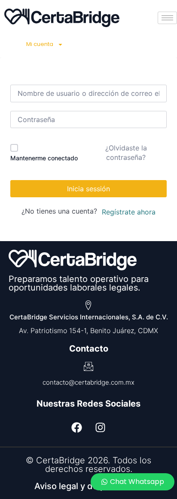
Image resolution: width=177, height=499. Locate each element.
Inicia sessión (88, 188)
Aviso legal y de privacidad (88, 486)
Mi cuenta (39, 44)
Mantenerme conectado (44, 158)
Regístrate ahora (129, 212)
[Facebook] (77, 427)
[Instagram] (100, 427)
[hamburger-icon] (167, 18)
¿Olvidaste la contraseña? (126, 153)
